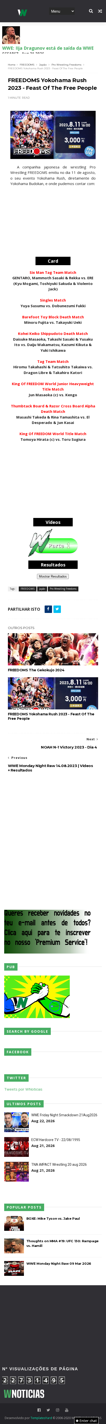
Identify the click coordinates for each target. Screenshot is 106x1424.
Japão (43, 64)
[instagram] (57, 1410)
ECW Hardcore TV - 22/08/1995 (55, 1140)
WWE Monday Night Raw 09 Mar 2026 (58, 1263)
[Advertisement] (53, 222)
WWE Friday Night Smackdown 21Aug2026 (64, 1115)
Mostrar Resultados (53, 576)
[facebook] (39, 1410)
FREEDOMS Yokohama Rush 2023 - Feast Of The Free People (51, 716)
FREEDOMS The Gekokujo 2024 (36, 670)
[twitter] (48, 1410)
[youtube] (66, 1410)
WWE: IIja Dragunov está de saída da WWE (48, 48)
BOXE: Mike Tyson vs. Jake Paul (53, 1218)
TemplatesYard (41, 1418)
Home (12, 64)
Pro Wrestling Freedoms (66, 64)
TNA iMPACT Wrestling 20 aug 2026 (59, 1165)
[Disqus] (53, 840)
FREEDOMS (27, 64)
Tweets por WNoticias (23, 1089)
